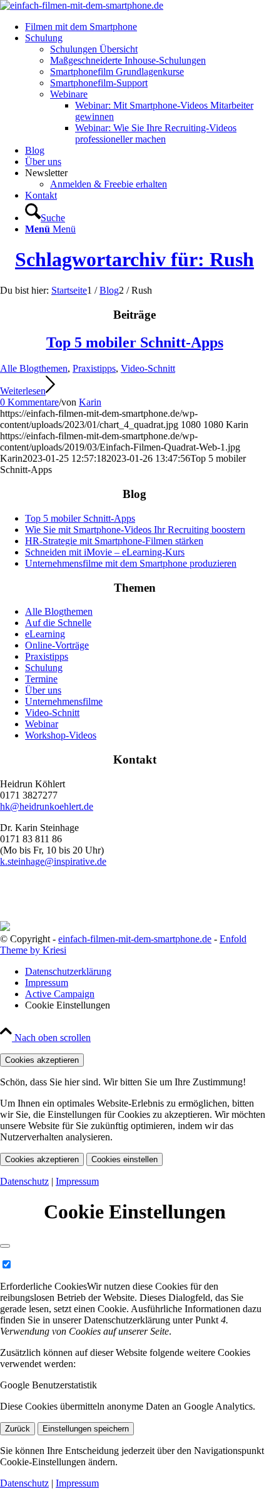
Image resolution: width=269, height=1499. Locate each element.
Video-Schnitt (148, 368)
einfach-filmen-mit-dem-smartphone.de (134, 939)
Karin (90, 402)
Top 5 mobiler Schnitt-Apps (134, 342)
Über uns (43, 690)
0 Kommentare (29, 402)
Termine (41, 679)
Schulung (44, 667)
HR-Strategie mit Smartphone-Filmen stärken (114, 540)
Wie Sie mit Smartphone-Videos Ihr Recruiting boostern (135, 529)
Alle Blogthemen (34, 368)
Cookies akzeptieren (42, 1060)
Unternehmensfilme (64, 701)
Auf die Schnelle (58, 622)
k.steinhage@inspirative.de (53, 861)
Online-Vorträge (57, 645)
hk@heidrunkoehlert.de (46, 806)
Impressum (77, 1181)
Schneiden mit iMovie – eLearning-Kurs (105, 552)
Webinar (41, 724)
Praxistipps (94, 368)
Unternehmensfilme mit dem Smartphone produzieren (130, 563)
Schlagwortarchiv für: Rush (134, 259)
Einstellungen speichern (86, 1428)
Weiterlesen (23, 391)
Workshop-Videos (60, 735)
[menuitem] (147, 26)
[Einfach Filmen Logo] (81, 5)
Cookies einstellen (124, 1159)
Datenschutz (24, 1181)
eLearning (45, 634)
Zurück (17, 1428)
